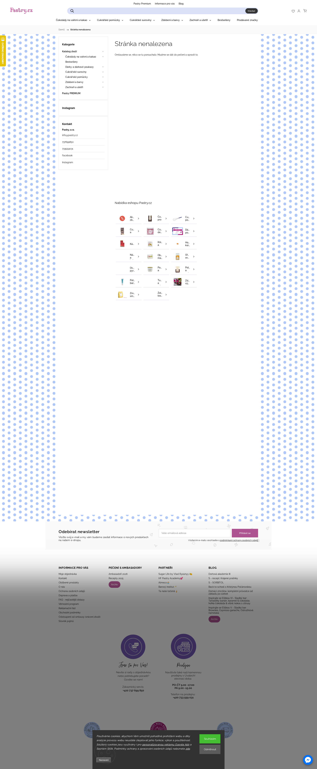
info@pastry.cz (70, 135)
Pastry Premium (142, 3)
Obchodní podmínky (70, 612)
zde (188, 748)
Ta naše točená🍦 (168, 591)
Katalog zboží (69, 51)
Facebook (67, 155)
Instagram (67, 162)
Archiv (114, 584)
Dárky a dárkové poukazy (79, 67)
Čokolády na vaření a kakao (80, 56)
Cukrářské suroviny (76, 72)
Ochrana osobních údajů (72, 591)
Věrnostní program (69, 604)
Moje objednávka (68, 574)
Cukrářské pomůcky (76, 77)
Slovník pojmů (66, 621)
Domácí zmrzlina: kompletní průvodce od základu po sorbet (231, 592)
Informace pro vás (165, 3)
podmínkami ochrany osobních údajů (239, 540)
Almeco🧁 (164, 582)
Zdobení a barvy (74, 82)
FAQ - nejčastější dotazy (72, 599)
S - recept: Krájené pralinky (223, 578)
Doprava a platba (68, 595)
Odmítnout (210, 749)
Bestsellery (71, 61)
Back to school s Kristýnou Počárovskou (230, 587)
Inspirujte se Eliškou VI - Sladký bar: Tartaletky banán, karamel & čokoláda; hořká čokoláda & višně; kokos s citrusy (229, 601)
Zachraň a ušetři (74, 87)
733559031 (67, 148)
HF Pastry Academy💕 (170, 578)
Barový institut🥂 (167, 587)
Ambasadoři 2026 (118, 574)
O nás (62, 587)
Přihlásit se (245, 533)
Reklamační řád (67, 608)
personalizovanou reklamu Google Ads (165, 744)
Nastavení (104, 760)
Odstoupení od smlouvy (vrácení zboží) (79, 617)
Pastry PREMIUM (71, 93)
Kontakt (63, 578)
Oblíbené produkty (69, 582)
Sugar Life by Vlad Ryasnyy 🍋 (175, 574)
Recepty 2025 (116, 578)
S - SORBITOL (216, 582)
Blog (181, 3)
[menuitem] (73, 20)
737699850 (68, 142)
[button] (308, 760)
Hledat (251, 11)
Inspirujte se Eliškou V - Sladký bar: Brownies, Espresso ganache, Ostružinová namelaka (231, 610)
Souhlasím (210, 738)
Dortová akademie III (219, 574)
